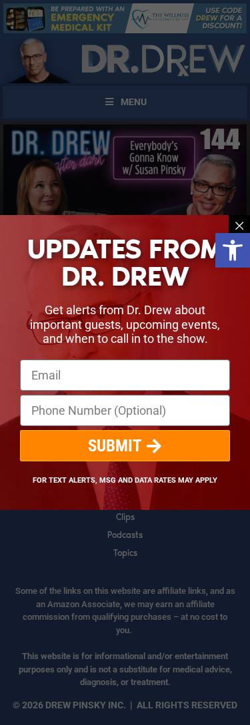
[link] (232, 250)
